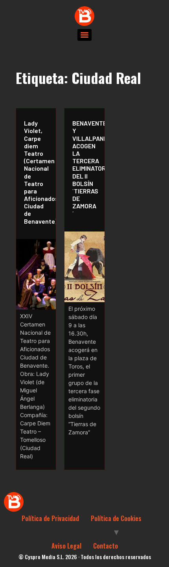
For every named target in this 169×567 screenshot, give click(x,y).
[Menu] (84, 35)
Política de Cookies (116, 518)
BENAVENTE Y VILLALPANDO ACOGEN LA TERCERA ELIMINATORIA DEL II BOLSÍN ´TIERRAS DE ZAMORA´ (86, 168)
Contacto (105, 546)
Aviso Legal (66, 546)
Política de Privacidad (50, 518)
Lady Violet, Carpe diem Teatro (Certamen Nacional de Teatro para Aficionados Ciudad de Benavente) (38, 171)
